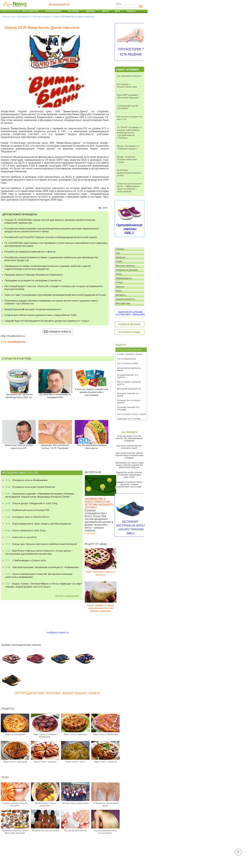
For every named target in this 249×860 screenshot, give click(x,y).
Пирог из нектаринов (15, 734)
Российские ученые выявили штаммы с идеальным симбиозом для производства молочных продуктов (51, 259)
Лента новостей (30, 11)
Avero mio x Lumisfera (21, 537)
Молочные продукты (42, 17)
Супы (119, 349)
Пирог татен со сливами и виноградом (45, 735)
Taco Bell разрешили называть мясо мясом (91, 446)
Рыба (119, 274)
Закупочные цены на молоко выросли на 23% (19, 446)
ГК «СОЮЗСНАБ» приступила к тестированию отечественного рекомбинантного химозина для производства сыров (55, 244)
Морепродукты (124, 278)
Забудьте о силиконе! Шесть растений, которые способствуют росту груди (129, 484)
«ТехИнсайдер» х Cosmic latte (25, 560)
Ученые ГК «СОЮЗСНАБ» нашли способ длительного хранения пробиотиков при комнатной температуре (49, 221)
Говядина (127, 349)
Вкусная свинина (125, 265)
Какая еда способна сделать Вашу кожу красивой (15, 831)
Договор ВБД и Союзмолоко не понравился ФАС (55, 396)
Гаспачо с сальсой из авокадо (129, 354)
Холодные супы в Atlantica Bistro (27, 516)
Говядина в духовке (127, 269)
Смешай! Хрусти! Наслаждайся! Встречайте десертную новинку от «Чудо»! (46, 320)
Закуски (120, 286)
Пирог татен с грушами (45, 762)
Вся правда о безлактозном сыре (127, 85)
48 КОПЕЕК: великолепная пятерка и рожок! (129, 173)
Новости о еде (9, 17)
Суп (118, 253)
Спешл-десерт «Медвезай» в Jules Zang (31, 503)
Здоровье (91, 11)
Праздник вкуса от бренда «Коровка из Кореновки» (33, 274)
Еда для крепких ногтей (75, 830)
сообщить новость (57, 632)
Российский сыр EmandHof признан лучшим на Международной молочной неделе (50, 237)
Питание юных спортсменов (75, 803)
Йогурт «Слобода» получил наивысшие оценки (127, 159)
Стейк (119, 261)
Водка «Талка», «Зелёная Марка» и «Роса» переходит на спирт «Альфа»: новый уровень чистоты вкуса (43, 585)
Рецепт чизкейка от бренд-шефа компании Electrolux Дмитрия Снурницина (100, 608)
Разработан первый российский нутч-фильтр (29, 251)
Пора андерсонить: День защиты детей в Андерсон (38, 523)
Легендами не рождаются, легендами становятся (32, 280)
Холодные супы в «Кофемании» (26, 480)
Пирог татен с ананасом (105, 762)
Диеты (105, 11)
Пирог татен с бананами (75, 734)
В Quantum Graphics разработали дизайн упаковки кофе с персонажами (91, 392)
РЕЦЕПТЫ (120, 345)
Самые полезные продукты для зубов (15, 804)
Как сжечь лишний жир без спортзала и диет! (129, 446)
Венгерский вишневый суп (129, 389)
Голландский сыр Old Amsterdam (127, 107)
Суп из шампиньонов (126, 359)
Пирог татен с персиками (15, 762)
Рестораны (73, 11)
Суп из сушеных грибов (127, 363)
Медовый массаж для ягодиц (45, 830)
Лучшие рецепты (125, 299)
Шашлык (120, 257)
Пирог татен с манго (75, 762)
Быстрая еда (123, 303)
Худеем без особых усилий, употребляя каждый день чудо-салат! (129, 474)
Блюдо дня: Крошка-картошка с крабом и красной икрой (41, 544)
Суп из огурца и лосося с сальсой (131, 414)
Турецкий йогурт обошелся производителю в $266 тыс (18, 396)
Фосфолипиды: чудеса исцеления (45, 804)
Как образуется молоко (129, 76)
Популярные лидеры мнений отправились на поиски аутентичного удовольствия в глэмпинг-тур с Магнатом (51, 302)
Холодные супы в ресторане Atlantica (30, 486)
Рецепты (131, 11)
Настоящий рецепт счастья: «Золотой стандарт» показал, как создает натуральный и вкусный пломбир (53, 288)
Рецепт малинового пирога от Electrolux (100, 573)
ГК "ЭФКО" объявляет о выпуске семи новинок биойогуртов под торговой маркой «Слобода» (129, 132)
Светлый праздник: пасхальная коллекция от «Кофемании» (42, 567)
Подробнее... (91, 533)
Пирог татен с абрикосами (105, 734)
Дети (117, 11)
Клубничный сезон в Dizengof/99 (27, 510)
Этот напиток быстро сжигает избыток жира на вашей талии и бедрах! (129, 455)
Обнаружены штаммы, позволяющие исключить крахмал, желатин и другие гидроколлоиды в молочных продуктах (47, 267)
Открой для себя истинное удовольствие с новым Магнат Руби (40, 315)
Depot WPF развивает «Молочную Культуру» (128, 96)
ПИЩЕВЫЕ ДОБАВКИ (129, 324)
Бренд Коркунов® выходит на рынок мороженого (32, 309)
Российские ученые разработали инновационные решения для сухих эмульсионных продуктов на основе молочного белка (51, 230)
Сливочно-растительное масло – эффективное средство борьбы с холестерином (129, 187)
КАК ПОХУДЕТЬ (129, 432)
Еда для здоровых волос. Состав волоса (105, 831)
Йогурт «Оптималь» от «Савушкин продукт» (128, 147)
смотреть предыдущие (67, 596)
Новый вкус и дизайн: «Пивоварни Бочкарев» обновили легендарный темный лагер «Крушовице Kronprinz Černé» (39, 495)
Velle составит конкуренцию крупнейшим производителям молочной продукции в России (55, 294)
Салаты (120, 249)
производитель (17, 341)
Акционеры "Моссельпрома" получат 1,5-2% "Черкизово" (55, 446)
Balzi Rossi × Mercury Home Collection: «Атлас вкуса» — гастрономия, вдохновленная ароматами (39, 552)
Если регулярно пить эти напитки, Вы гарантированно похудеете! (129, 438)
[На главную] (14, 8)
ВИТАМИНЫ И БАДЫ (129, 332)
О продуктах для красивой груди (105, 804)
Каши (119, 290)
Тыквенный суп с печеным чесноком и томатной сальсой (130, 420)
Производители (53, 11)
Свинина (138, 349)
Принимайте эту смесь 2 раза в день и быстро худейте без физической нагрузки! (129, 465)
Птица (119, 282)
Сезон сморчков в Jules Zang (25, 530)
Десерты (120, 295)
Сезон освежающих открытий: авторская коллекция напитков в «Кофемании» (38, 575)
